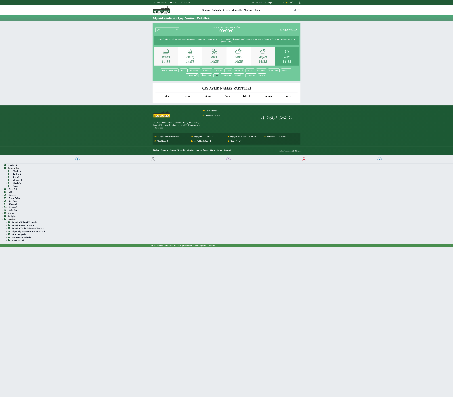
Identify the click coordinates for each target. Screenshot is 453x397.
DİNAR (228, 70)
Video (174, 2)
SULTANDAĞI (192, 75)
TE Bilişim (296, 151)
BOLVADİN (207, 70)
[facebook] (77, 159)
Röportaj (12, 204)
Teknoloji (227, 150)
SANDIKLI (286, 70)
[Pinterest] (272, 118)
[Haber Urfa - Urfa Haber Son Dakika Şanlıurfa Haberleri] (161, 9)
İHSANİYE (239, 75)
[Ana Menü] (299, 10)
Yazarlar (186, 2)
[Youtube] (285, 118)
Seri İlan (12, 201)
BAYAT (184, 70)
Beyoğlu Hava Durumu (203, 136)
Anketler (12, 210)
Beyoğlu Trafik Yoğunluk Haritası (243, 136)
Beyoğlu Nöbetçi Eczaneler (168, 136)
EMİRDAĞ (239, 70)
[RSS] (290, 118)
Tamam (211, 245)
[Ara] (295, 10)
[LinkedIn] (281, 118)
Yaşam (205, 150)
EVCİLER (250, 70)
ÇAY (216, 75)
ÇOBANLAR (226, 75)
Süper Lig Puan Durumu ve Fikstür (29, 231)
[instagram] (228, 159)
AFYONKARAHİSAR (169, 70)
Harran (257, 10)
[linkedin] (380, 159)
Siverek (226, 10)
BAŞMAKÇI (194, 70)
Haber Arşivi (236, 141)
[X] (268, 118)
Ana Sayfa (12, 165)
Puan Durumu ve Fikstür (277, 136)
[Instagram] (276, 118)
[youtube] (304, 159)
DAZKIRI (218, 70)
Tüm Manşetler (163, 141)
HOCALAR (261, 70)
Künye (11, 213)
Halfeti (219, 150)
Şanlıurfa (216, 10)
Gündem (206, 10)
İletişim (12, 216)
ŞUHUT (262, 75)
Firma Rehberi (15, 198)
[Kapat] (451, 245)
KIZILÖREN (274, 70)
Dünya (212, 150)
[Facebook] (263, 118)
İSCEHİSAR (251, 75)
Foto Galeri (161, 2)
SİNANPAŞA (206, 75)
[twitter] (153, 159)
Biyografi (12, 207)
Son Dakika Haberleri (202, 141)
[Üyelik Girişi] (298, 2)
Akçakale (248, 10)
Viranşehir (237, 10)
